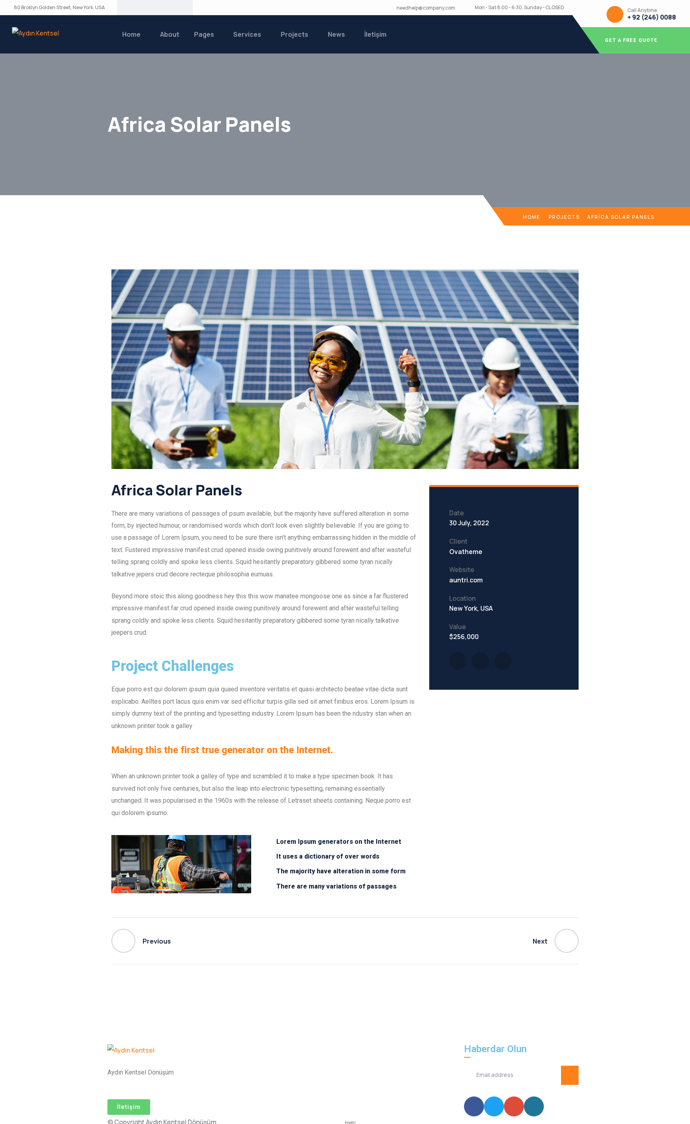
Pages (204, 34)
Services (247, 34)
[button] (128, 1107)
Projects (294, 34)
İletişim (375, 34)
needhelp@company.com (426, 8)
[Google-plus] (161, 7)
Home (131, 34)
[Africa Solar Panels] (458, 661)
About (169, 34)
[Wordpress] (174, 7)
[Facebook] (136, 7)
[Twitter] (148, 7)
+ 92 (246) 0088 (651, 17)
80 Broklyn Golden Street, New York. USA (59, 7)
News (336, 34)
